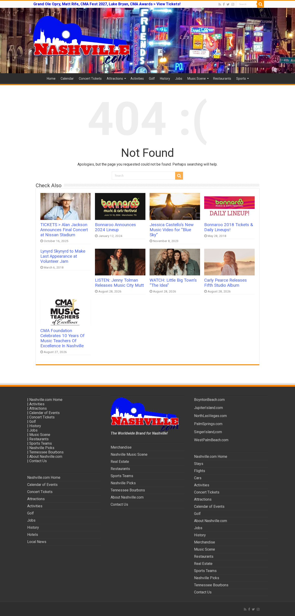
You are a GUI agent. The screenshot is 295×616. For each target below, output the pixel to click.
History (165, 78)
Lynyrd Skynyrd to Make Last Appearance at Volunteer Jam (62, 256)
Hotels (32, 534)
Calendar (67, 78)
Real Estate (120, 461)
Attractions (115, 78)
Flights (199, 471)
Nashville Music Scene (129, 454)
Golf (152, 78)
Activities (137, 78)
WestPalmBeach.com (211, 440)
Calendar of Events (44, 413)
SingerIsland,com (208, 432)
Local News (36, 542)
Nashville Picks (41, 448)
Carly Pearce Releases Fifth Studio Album (225, 283)
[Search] (260, 4)
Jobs (178, 78)
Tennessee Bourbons (46, 452)
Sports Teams (40, 443)
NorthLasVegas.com (210, 416)
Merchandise (121, 447)
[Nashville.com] (147, 40)
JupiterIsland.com (208, 408)
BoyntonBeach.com (209, 399)
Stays (198, 463)
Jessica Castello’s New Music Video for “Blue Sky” (172, 229)
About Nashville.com (45, 456)
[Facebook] (223, 4)
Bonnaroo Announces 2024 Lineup (115, 227)
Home (51, 78)
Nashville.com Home (45, 399)
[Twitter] (228, 4)
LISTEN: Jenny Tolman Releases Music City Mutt (119, 283)
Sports (241, 78)
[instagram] (233, 4)
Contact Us (38, 461)
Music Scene (196, 78)
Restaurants (222, 78)
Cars (197, 478)
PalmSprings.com (208, 424)
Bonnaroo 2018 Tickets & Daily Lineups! (228, 227)
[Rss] (219, 4)
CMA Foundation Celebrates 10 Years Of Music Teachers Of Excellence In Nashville (62, 338)
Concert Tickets (90, 78)
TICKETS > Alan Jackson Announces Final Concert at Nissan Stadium (64, 229)
